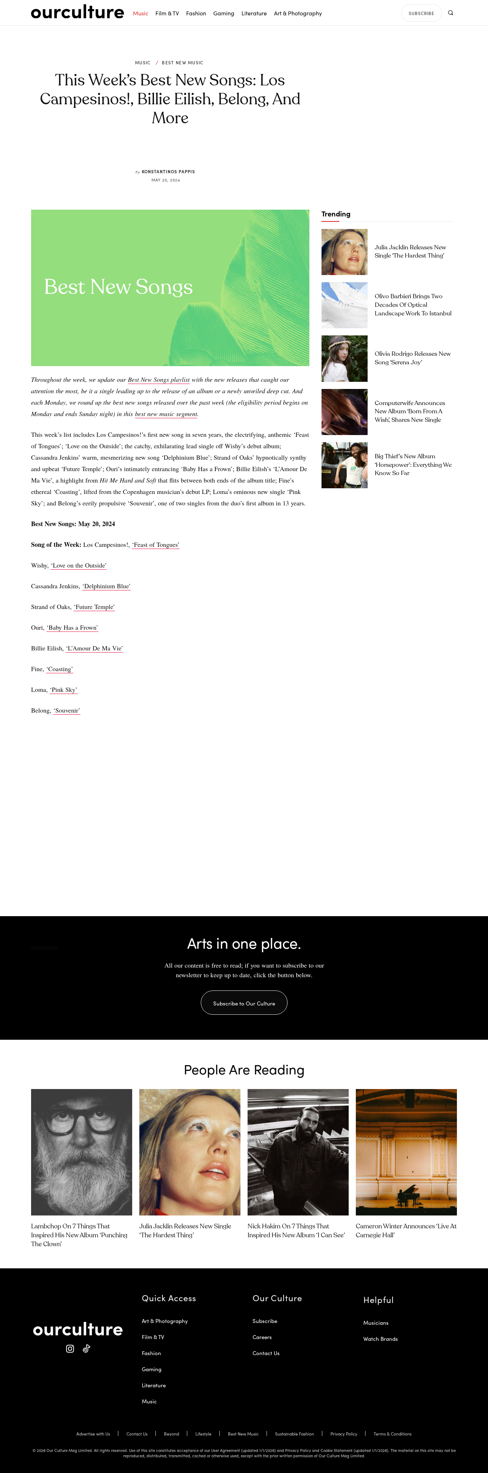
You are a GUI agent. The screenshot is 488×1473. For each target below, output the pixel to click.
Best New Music (182, 62)
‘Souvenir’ (66, 710)
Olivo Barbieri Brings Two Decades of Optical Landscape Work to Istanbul (413, 305)
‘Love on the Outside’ (79, 565)
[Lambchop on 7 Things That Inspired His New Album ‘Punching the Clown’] (81, 1152)
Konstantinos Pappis (168, 171)
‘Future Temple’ (94, 606)
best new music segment (166, 413)
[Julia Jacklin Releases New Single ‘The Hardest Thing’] (345, 252)
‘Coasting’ (59, 668)
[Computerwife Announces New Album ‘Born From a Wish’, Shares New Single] (345, 412)
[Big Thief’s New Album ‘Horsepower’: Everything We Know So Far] (345, 465)
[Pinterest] (175, 152)
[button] (450, 12)
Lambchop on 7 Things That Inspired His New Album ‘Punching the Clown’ (79, 1235)
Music (143, 62)
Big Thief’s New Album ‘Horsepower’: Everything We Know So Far (413, 465)
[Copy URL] (207, 152)
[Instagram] (70, 1349)
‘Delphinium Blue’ (106, 585)
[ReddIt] (191, 152)
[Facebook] (158, 152)
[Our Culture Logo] (77, 11)
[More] (224, 152)
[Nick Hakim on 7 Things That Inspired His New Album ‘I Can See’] (298, 1152)
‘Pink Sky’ (64, 689)
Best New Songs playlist (159, 379)
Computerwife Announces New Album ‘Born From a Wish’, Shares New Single (410, 412)
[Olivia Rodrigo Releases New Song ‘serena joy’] (345, 358)
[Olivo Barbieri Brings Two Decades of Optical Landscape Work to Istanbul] (345, 305)
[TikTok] (86, 1349)
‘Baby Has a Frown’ (72, 627)
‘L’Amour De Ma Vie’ (94, 648)
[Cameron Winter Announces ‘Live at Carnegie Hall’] (406, 1152)
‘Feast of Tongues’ (156, 544)
